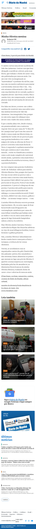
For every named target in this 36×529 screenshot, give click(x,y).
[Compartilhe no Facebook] (25, 49)
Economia (32, 8)
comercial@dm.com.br (8, 520)
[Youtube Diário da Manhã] (32, 521)
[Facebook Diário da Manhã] (25, 521)
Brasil (25, 8)
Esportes (12, 514)
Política (17, 8)
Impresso (32, 3)
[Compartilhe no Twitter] (29, 49)
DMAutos (20, 514)
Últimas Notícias (6, 8)
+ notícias (5, 499)
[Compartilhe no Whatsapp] (22, 49)
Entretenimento (6, 516)
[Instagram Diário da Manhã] (28, 521)
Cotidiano (23, 512)
